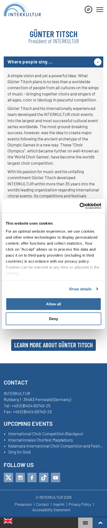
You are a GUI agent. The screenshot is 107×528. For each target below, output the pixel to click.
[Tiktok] (44, 477)
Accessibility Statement (51, 510)
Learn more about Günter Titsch (53, 345)
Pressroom (23, 505)
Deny (53, 319)
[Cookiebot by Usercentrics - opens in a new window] (79, 206)
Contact (42, 505)
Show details (80, 289)
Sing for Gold (19, 452)
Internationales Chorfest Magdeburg (40, 440)
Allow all (53, 304)
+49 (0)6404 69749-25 (31, 405)
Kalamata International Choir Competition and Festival (55, 446)
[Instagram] (20, 477)
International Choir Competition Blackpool (45, 434)
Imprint (58, 505)
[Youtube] (55, 477)
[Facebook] (32, 477)
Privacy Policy (80, 505)
